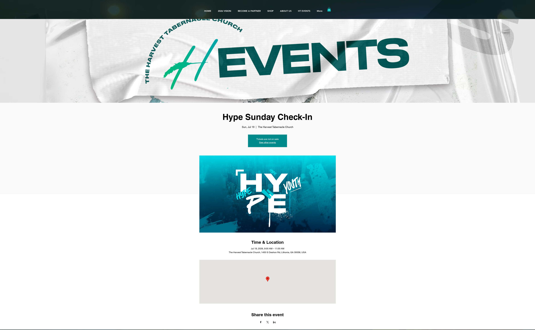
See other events (267, 142)
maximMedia (297, 322)
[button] (286, 9)
